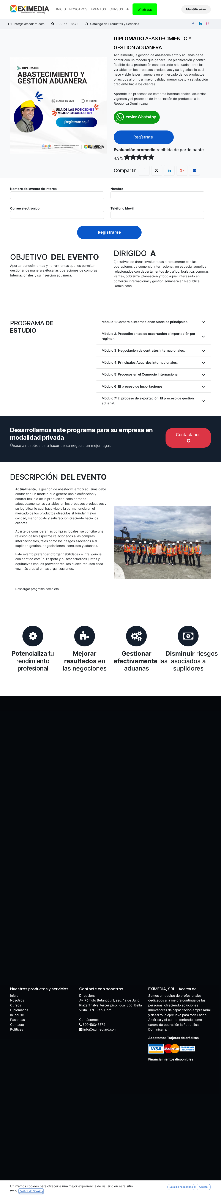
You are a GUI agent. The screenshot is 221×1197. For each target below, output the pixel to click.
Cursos (15, 1005)
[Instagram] (207, 23)
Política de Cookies (31, 1191)
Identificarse (196, 9)
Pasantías (17, 1020)
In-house (17, 1015)
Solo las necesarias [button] (181, 1186)
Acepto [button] (203, 1186)
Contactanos (188, 434)
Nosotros (17, 1000)
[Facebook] (193, 23)
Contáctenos (89, 1020)
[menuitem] (61, 9)
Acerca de (187, 989)
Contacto (17, 1025)
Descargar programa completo (37, 589)
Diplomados (19, 1010)
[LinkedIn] (200, 23)
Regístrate (144, 137)
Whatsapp (145, 9)
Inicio (14, 996)
